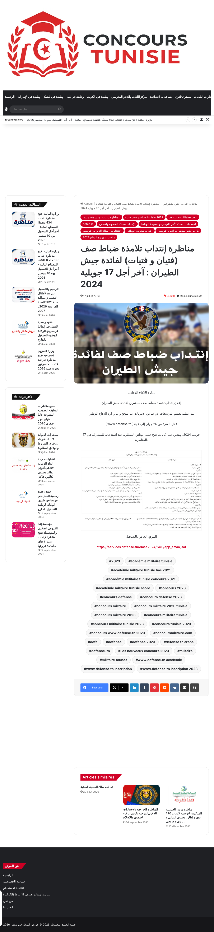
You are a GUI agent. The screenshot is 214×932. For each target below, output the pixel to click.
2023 (115, 561)
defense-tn (100, 651)
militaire (186, 651)
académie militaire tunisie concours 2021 (142, 579)
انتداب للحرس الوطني (139, 230)
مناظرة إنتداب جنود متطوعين (101, 217)
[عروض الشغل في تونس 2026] (98, 45)
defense (88, 224)
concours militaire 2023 (116, 615)
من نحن (8, 901)
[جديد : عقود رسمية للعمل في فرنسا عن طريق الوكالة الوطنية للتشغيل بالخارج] (23, 497)
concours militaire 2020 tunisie (161, 606)
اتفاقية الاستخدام (13, 888)
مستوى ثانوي (183, 96)
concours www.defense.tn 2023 (118, 633)
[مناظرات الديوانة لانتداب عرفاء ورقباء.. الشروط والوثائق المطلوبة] (23, 440)
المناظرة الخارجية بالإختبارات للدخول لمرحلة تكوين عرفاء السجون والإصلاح (140, 813)
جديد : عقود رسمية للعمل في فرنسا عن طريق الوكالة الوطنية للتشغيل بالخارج (48, 500)
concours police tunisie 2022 (144, 217)
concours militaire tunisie (166, 615)
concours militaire (111, 606)
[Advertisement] (107, 157)
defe (94, 642)
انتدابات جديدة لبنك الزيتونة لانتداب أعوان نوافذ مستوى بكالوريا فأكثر (46, 467)
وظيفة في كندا (75, 96)
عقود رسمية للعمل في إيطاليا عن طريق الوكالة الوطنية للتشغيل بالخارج (48, 330)
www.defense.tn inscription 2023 (170, 669)
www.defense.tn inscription (109, 669)
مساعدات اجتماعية (161, 96)
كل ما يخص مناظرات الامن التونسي (178, 230)
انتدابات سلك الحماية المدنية (97, 787)
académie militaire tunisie (151, 561)
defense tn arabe (180, 642)
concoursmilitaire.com (183, 217)
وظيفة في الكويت (97, 96)
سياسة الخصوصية (14, 881)
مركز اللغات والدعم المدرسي (129, 96)
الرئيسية (10, 96)
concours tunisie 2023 (172, 624)
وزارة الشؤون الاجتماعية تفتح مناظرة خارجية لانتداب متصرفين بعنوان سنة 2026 (48, 359)
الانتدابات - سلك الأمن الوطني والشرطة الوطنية (168, 224)
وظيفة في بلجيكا (53, 96)
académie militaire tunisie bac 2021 (142, 570)
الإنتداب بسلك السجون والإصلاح (117, 224)
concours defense (117, 597)
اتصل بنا (8, 907)
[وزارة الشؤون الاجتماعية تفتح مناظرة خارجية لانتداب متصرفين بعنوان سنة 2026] (23, 356)
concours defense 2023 (162, 597)
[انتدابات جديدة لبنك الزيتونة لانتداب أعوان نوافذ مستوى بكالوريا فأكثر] (23, 465)
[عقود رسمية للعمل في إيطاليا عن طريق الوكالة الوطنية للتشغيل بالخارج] (23, 328)
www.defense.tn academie (160, 660)
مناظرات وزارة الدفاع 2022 (99, 237)
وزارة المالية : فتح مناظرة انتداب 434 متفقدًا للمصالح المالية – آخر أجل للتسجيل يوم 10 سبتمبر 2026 (48, 227)
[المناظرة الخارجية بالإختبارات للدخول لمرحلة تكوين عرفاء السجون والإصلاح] (141, 795)
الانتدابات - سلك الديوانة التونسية (102, 230)
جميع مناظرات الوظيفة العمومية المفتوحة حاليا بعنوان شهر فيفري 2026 (48, 414)
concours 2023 (173, 588)
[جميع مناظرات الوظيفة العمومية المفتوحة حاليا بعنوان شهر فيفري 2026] (23, 411)
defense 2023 (143, 642)
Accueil (88, 203)
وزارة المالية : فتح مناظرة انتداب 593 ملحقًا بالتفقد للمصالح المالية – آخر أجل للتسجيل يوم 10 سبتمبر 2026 (89, 119)
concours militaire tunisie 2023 (118, 624)
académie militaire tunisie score (124, 588)
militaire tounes (114, 660)
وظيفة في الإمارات (29, 96)
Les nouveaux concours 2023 (144, 651)
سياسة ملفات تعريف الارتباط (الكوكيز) (27, 894)
